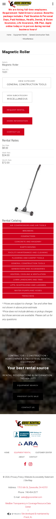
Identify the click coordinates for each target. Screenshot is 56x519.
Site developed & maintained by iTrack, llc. (35, 515)
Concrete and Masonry (28, 241)
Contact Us (13, 132)
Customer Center (43, 453)
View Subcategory (17, 97)
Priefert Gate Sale (28, 396)
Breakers (28, 231)
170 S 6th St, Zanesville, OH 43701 (32, 487)
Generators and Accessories (28, 269)
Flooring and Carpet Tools (28, 258)
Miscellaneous (28, 39)
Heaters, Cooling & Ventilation (28, 274)
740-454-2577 (31, 492)
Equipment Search (27, 385)
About (22, 457)
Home (9, 35)
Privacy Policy (17, 477)
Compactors (28, 236)
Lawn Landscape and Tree (28, 280)
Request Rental (16, 110)
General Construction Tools (39, 35)
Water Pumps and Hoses (28, 290)
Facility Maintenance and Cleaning (28, 252)
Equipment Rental (20, 35)
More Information (17, 121)
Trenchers (28, 296)
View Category (27, 83)
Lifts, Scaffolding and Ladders (28, 285)
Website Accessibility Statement (39, 477)
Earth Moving (28, 247)
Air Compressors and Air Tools (28, 225)
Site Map (28, 480)
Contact (33, 457)
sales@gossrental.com (31, 497)
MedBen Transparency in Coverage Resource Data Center (28, 505)
